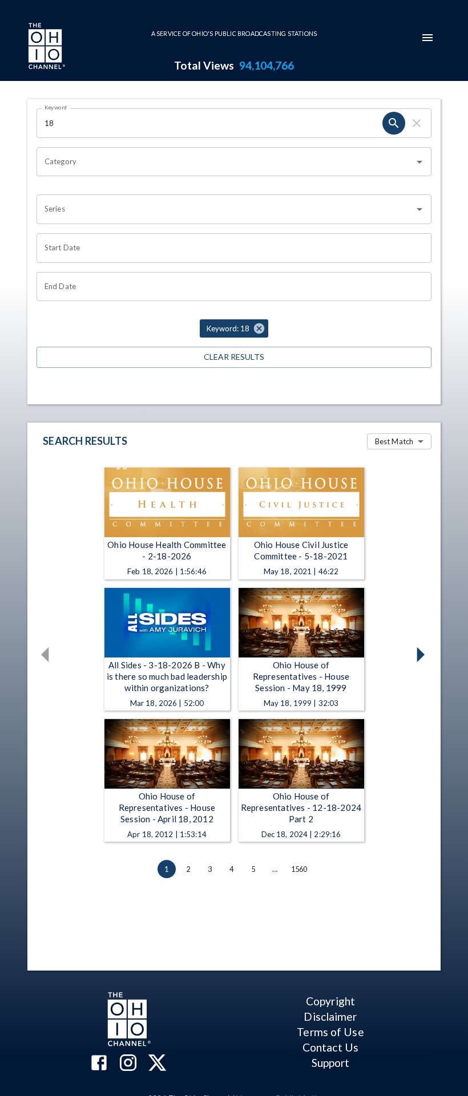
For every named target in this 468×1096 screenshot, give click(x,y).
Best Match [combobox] (394, 441)
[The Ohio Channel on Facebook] (99, 1064)
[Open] (419, 162)
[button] (234, 328)
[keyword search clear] (416, 123)
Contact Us (330, 1047)
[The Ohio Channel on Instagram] (128, 1064)
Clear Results (234, 357)
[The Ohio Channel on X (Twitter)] (157, 1064)
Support (331, 1062)
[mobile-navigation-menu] (427, 37)
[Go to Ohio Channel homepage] (45, 47)
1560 (299, 869)
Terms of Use (330, 1031)
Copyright (330, 1001)
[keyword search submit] (393, 123)
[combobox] (225, 162)
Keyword (56, 107)
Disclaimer (330, 1016)
